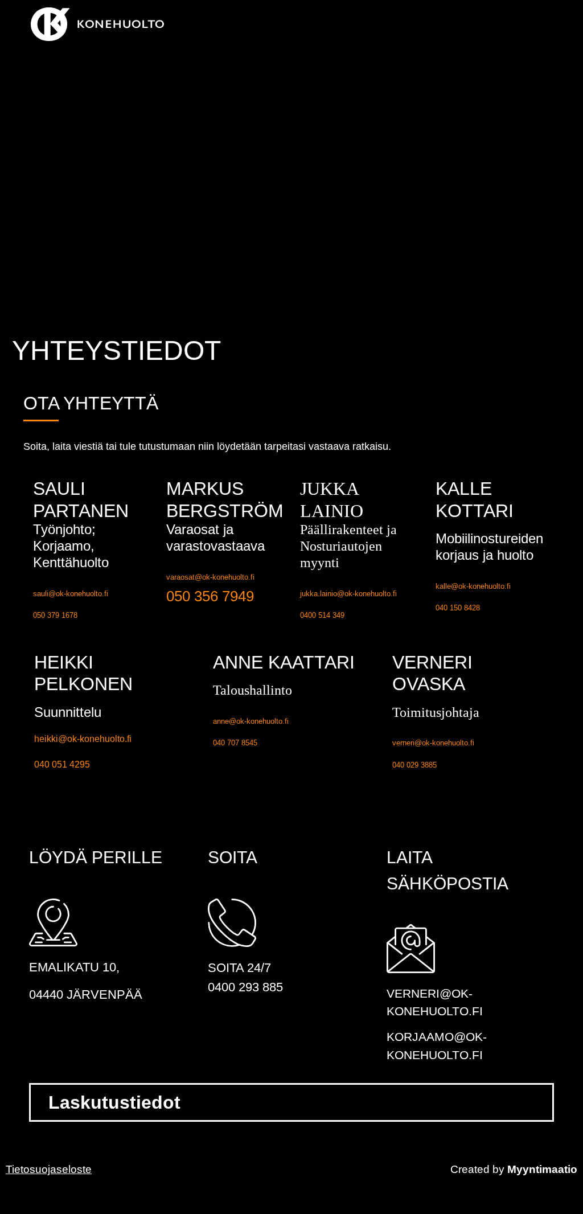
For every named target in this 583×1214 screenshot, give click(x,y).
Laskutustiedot (114, 1102)
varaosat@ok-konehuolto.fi (210, 577)
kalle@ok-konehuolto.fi (473, 586)
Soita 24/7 (239, 968)
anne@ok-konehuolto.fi (251, 721)
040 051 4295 (62, 764)
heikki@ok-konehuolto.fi (83, 739)
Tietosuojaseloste (49, 1169)
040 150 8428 (458, 608)
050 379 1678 (55, 615)
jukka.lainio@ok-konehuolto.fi (348, 593)
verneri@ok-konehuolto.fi (433, 743)
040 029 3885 (414, 765)
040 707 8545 (235, 743)
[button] (561, 24)
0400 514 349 (322, 615)
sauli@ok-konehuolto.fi (70, 593)
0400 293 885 (245, 987)
